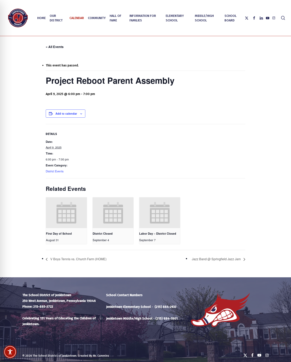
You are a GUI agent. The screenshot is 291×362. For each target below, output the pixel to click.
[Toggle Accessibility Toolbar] (10, 352)
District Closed (103, 233)
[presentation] (66, 212)
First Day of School (59, 233)
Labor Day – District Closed (157, 233)
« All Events (55, 46)
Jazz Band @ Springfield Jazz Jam (217, 259)
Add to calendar (66, 113)
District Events (55, 171)
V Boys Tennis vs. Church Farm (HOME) (78, 259)
